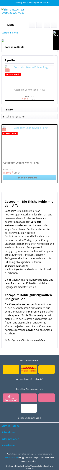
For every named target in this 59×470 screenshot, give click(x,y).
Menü (11, 24)
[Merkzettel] (39, 25)
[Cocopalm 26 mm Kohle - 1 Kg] (29, 76)
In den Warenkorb (27, 177)
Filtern (9, 109)
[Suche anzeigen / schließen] (32, 25)
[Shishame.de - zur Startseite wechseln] (15, 14)
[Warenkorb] (54, 25)
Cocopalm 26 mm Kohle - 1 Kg (29, 89)
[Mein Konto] (47, 25)
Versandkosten (11, 457)
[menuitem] (8, 25)
